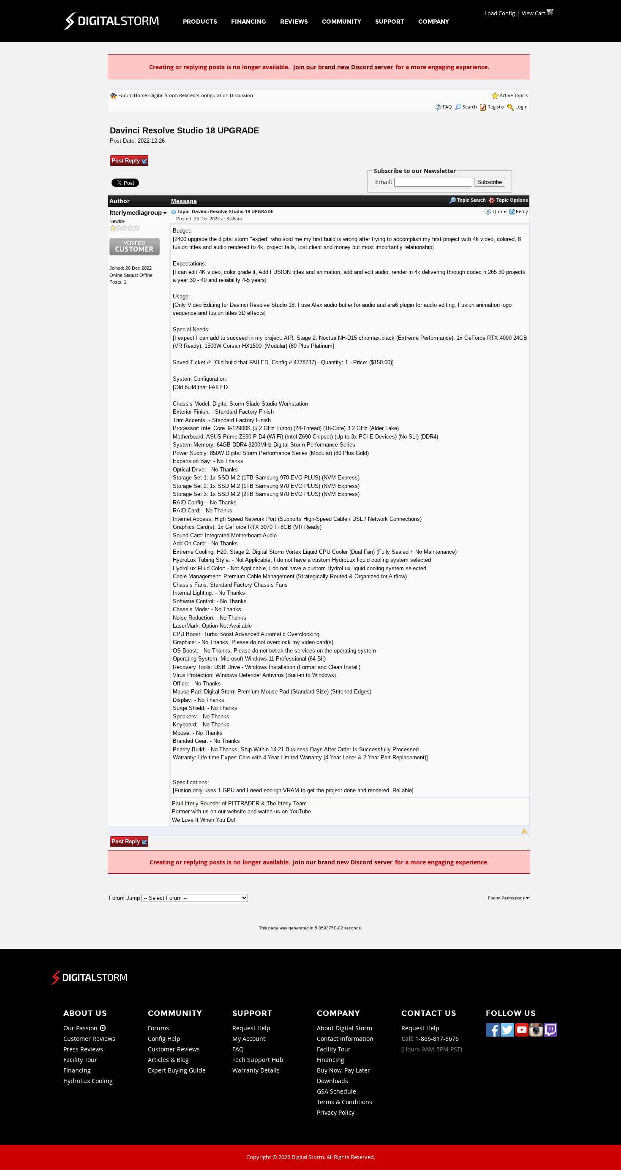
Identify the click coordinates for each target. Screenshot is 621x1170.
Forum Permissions (507, 898)
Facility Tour (80, 1060)
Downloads (332, 1081)
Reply (522, 211)
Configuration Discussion (225, 95)
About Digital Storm (344, 1028)
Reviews (294, 21)
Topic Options (511, 200)
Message (184, 201)
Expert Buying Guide (177, 1070)
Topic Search (471, 200)
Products (200, 21)
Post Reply (126, 160)
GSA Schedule (336, 1091)
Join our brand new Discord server (343, 67)
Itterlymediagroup (136, 212)
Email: (384, 182)
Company (433, 21)
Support (389, 21)
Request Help (251, 1028)
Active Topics (514, 95)
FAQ (447, 106)
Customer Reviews (89, 1039)
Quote (500, 211)
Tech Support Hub (257, 1060)
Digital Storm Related (173, 95)
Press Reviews (83, 1049)
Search (470, 106)
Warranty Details (256, 1070)
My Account (248, 1039)
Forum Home (132, 95)
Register (496, 106)
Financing (248, 21)
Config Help (164, 1039)
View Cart (534, 13)
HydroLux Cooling (88, 1081)
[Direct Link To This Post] (173, 211)
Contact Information (345, 1039)
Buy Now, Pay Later (343, 1070)
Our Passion (81, 1028)
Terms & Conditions (344, 1102)
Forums (158, 1028)
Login (521, 106)
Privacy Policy (335, 1112)
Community (341, 21)
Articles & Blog (168, 1060)
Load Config (500, 13)
